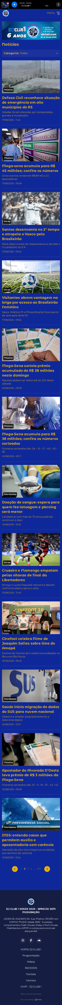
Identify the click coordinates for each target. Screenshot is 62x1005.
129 (39, 868)
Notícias (31, 974)
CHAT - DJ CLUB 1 (31, 986)
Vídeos (31, 961)
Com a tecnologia (27, 1000)
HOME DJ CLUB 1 (31, 949)
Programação (31, 955)
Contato (31, 980)
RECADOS (31, 968)
